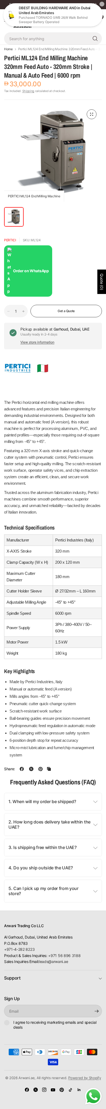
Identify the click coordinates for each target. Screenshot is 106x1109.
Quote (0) (101, 282)
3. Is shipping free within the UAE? (42, 847)
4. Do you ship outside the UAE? (40, 867)
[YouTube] (53, 1089)
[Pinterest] (61, 1089)
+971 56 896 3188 (64, 955)
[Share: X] (31, 768)
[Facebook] (27, 1089)
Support (12, 978)
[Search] (95, 38)
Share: (9, 769)
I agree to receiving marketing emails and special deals (54, 1024)
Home (8, 49)
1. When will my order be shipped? (42, 801)
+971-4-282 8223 (19, 949)
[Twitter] (35, 1089)
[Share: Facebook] (21, 768)
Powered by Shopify (84, 1078)
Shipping (28, 91)
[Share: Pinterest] (40, 768)
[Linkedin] (79, 1089)
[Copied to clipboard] (48, 768)
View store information (37, 342)
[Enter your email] (96, 1011)
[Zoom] (91, 114)
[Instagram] (44, 1089)
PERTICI (10, 240)
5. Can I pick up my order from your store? (43, 891)
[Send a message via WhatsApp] (93, 1096)
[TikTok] (70, 1089)
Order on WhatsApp (31, 270)
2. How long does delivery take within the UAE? (49, 824)
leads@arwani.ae (53, 961)
